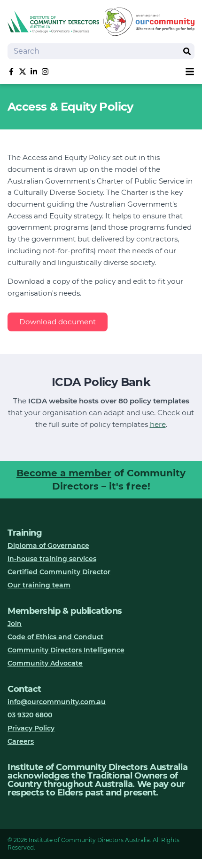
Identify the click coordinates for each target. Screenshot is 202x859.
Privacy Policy (31, 728)
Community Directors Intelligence (66, 650)
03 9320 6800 (30, 715)
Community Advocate (45, 663)
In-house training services (52, 558)
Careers (21, 741)
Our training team (39, 585)
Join (15, 623)
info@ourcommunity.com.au (57, 702)
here (158, 424)
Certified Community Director (59, 572)
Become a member (63, 473)
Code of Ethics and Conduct (55, 637)
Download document (57, 321)
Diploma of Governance (48, 545)
